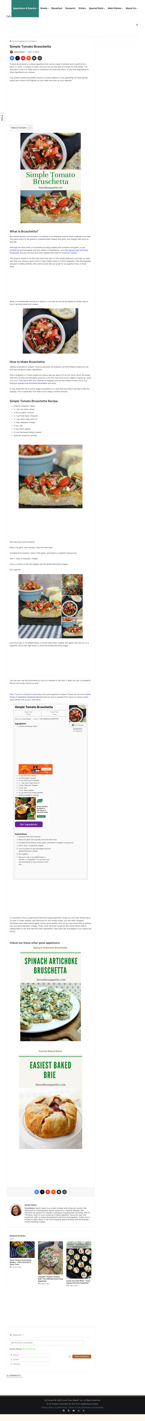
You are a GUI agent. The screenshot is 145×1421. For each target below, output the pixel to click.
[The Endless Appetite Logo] (8, 16)
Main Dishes (114, 8)
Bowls (43, 8)
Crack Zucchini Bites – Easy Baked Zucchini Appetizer (78, 1282)
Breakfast (56, 8)
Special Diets (96, 8)
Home (14, 41)
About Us (131, 8)
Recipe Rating (16, 1349)
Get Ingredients (28, 824)
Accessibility (98, 1407)
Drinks (82, 8)
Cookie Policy (61, 1407)
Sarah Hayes (19, 52)
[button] (74, 729)
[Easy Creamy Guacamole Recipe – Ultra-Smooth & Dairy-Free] (22, 1249)
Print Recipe (78, 725)
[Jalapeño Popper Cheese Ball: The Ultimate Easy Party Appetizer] (50, 1258)
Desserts (70, 8)
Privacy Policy (48, 1407)
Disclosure (86, 1407)
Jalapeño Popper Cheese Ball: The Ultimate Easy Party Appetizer (50, 1279)
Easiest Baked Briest (50, 1051)
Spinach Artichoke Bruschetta (50, 947)
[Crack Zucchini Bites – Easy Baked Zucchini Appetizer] (78, 1260)
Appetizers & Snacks (24, 8)
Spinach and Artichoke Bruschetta (32, 383)
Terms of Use (74, 1407)
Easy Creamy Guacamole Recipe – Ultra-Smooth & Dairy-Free (20, 1262)
